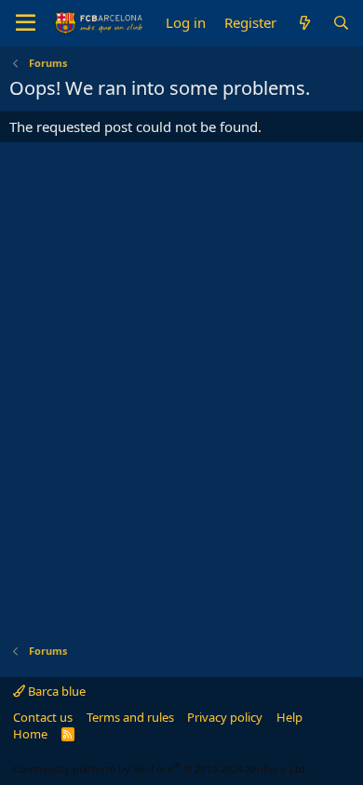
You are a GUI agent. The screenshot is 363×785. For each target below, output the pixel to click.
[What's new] (304, 23)
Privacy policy (224, 717)
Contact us (43, 717)
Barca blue (55, 691)
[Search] (341, 23)
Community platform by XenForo (160, 769)
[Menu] (25, 23)
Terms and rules (130, 717)
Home (30, 733)
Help (289, 717)
